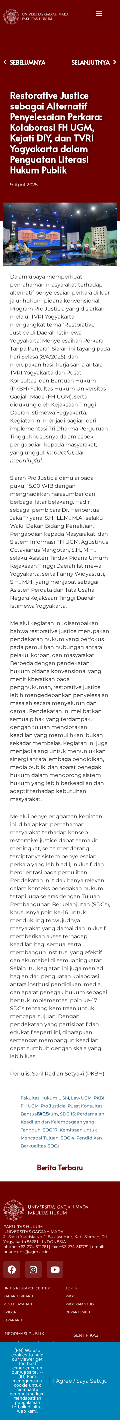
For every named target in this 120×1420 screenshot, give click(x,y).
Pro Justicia (53, 1105)
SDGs (53, 1145)
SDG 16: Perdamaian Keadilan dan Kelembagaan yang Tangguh (62, 1121)
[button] (99, 13)
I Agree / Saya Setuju (80, 1381)
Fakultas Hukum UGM (45, 1097)
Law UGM (81, 1097)
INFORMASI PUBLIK (23, 1333)
